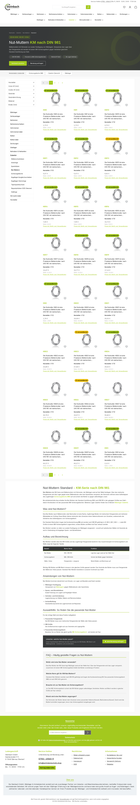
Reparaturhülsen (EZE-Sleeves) (21, 188)
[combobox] (69, 7)
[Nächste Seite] (58, 83)
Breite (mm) (12, 105)
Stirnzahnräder (15, 196)
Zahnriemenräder (16, 132)
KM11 (45, 158)
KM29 (76, 448)
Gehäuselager (15, 116)
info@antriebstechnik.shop (50, 763)
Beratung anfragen (36, 63)
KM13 (107, 158)
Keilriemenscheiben (17, 124)
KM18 (76, 255)
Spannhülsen (15, 166)
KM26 (76, 400)
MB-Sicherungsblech (79, 632)
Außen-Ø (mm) (13, 90)
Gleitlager (13, 147)
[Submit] (87, 732)
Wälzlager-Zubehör (121, 502)
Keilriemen (14, 120)
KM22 (45, 351)
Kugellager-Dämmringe (18, 181)
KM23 (76, 351)
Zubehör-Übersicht (54, 73)
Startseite (12, 33)
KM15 (76, 207)
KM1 (75, 110)
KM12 (76, 158)
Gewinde (11, 94)
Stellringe (14, 192)
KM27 (107, 400)
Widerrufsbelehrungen (82, 755)
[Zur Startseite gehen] (12, 7)
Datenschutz (78, 758)
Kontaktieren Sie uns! (114, 755)
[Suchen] (88, 7)
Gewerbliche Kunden (114, 758)
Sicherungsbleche (17, 174)
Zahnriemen (14, 128)
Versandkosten (64, 799)
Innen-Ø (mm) (13, 86)
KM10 (107, 110)
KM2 (45, 303)
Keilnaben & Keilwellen (18, 151)
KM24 (107, 351)
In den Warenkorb (55, 129)
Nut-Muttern (26, 33)
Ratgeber (110, 764)
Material (11, 101)
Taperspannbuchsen (17, 185)
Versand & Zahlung (114, 761)
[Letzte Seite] (62, 83)
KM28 (45, 448)
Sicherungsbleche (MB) (36, 73)
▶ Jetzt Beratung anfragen (114, 641)
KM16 (107, 207)
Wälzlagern (60, 587)
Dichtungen (14, 144)
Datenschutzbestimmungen (57, 740)
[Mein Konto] (130, 7)
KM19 (107, 255)
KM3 (106, 448)
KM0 (45, 110)
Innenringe (14, 162)
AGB (88, 740)
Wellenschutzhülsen (17, 159)
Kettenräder (14, 140)
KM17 (45, 255)
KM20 (76, 303)
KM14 (45, 207)
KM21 (107, 303)
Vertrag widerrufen (47, 768)
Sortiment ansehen (18, 63)
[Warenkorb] (135, 7)
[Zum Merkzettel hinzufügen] (65, 105)
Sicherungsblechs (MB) (62, 496)
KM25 (45, 400)
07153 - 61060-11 (106, 1)
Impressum (78, 761)
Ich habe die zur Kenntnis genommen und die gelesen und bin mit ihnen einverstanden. (71, 741)
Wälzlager (68, 73)
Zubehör (18, 33)
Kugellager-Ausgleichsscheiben (21, 177)
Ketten (12, 136)
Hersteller (12, 82)
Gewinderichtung (14, 97)
